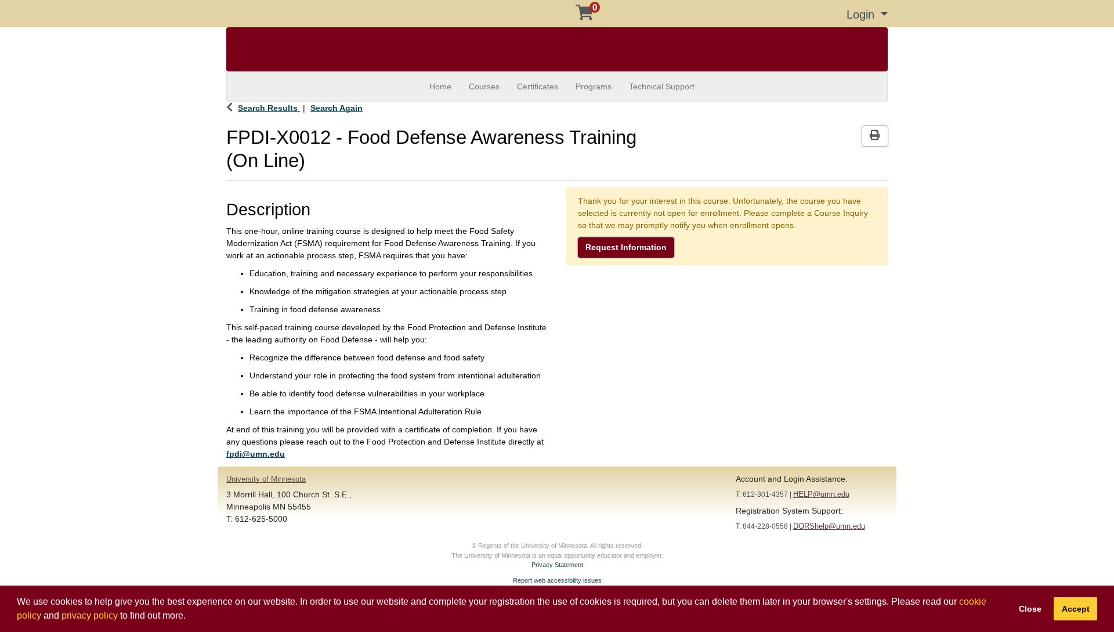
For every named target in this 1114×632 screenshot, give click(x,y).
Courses (484, 86)
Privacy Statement (557, 564)
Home (440, 86)
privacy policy (90, 615)
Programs (594, 86)
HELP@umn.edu (821, 494)
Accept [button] (1076, 608)
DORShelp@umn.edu (829, 526)
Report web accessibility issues (557, 580)
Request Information (626, 247)
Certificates (537, 86)
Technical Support (662, 86)
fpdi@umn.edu (255, 453)
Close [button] (1030, 608)
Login (862, 14)
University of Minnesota (266, 479)
